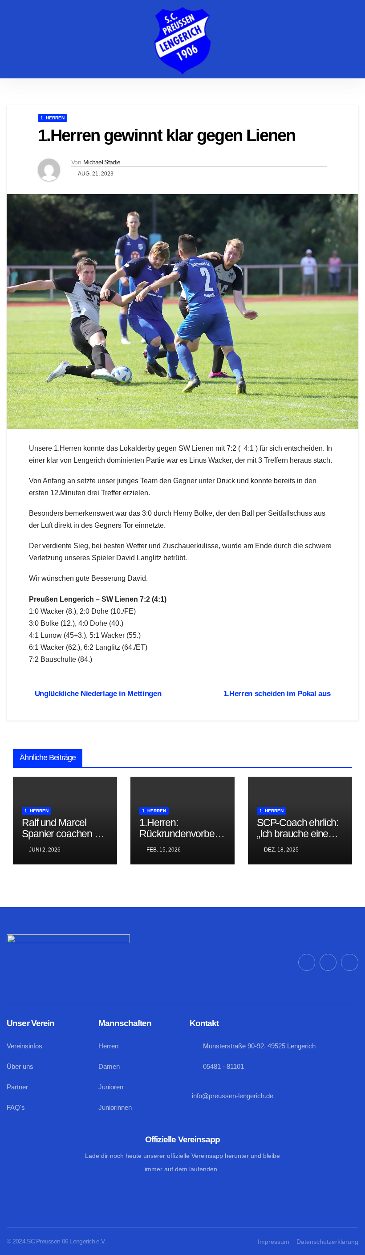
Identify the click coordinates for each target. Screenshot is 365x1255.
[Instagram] (328, 962)
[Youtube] (349, 962)
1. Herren (53, 117)
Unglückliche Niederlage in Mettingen (98, 693)
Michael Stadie (101, 162)
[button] (76, 41)
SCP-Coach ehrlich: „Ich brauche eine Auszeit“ (297, 834)
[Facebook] (306, 962)
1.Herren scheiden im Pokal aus (277, 693)
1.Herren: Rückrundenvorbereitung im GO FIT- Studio (181, 839)
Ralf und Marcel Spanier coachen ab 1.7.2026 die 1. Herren (63, 839)
